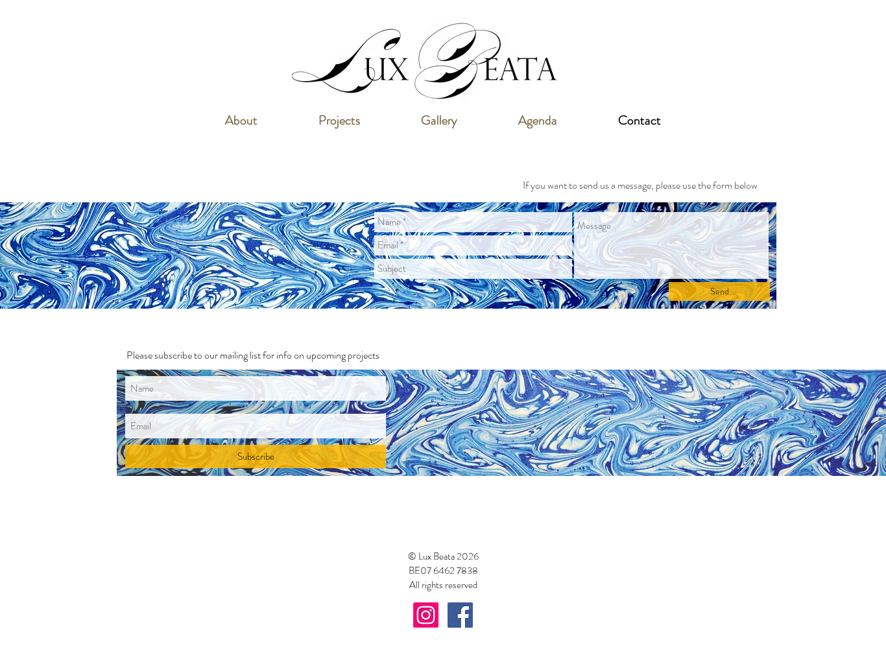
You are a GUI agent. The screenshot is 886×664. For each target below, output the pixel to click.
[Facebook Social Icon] (460, 615)
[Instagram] (425, 615)
